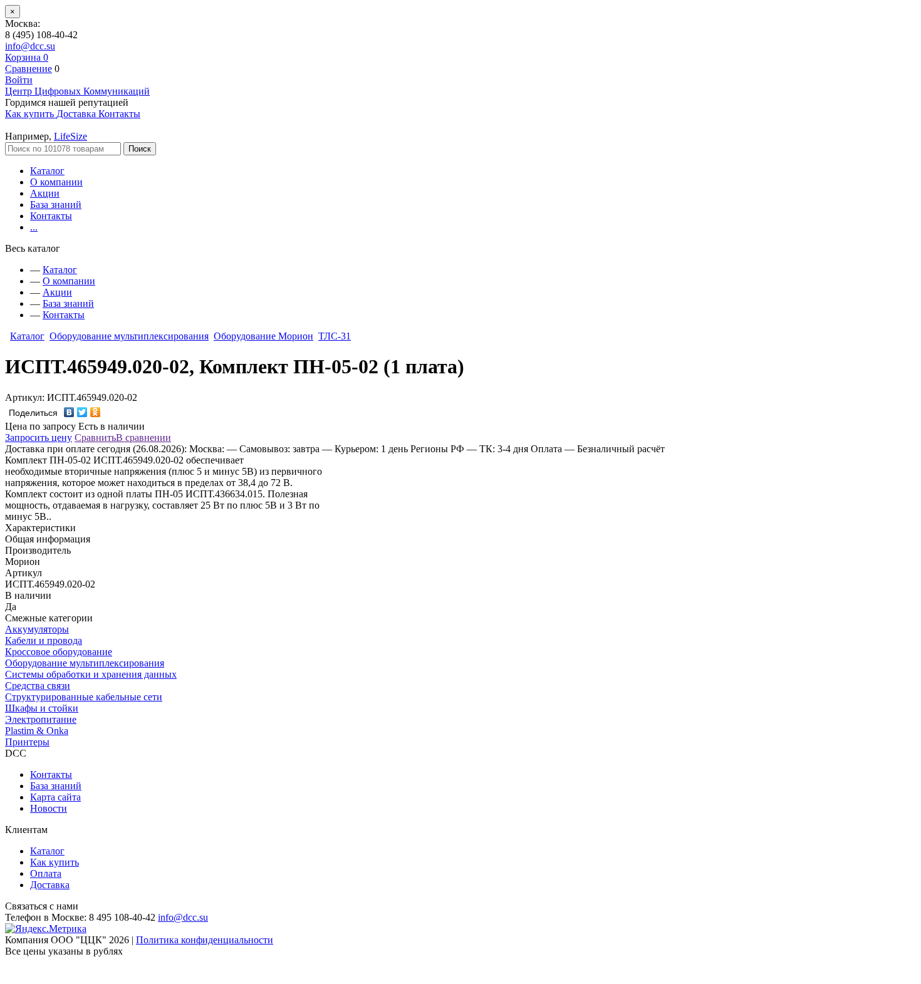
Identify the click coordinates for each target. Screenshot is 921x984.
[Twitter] (82, 412)
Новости (48, 808)
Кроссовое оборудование (58, 651)
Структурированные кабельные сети (83, 696)
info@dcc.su (30, 46)
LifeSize (70, 136)
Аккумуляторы (37, 629)
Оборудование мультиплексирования (129, 336)
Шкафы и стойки (41, 708)
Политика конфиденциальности (204, 940)
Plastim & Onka (36, 730)
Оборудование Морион (263, 336)
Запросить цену (38, 437)
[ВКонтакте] (69, 412)
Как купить (54, 862)
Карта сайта (55, 797)
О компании (56, 182)
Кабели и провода (43, 640)
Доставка (50, 884)
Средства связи (37, 685)
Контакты (51, 215)
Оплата (45, 873)
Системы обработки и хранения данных (91, 674)
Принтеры (27, 742)
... (34, 227)
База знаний (55, 204)
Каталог (47, 170)
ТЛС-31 (334, 336)
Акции (45, 193)
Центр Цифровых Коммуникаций (77, 91)
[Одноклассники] (95, 412)
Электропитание (40, 719)
